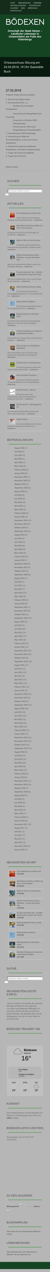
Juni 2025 (18, 499)
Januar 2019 (19, 777)
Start (12, 3)
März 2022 (18, 640)
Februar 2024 (20, 556)
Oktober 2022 (20, 614)
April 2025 (18, 506)
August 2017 (19, 828)
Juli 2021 (18, 669)
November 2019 (20, 741)
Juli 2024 (18, 538)
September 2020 (21, 705)
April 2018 (18, 810)
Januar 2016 (19, 850)
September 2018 (21, 792)
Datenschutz (16, 11)
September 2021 (21, 661)
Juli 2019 (18, 756)
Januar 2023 (19, 604)
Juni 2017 (18, 835)
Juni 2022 (18, 629)
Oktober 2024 (20, 528)
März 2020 (18, 727)
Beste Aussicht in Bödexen (26, 301)
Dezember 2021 (20, 651)
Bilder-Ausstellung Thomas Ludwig (29, 287)
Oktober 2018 (20, 788)
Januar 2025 (19, 517)
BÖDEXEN (25, 21)
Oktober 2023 (20, 571)
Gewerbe (37, 3)
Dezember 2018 (20, 781)
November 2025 (20, 480)
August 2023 (19, 578)
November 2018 (20, 784)
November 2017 (20, 824)
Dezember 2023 (20, 564)
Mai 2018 (18, 806)
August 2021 (19, 665)
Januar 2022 (19, 647)
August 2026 (19, 448)
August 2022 (19, 622)
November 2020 (20, 698)
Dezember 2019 (20, 737)
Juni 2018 (18, 803)
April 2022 (18, 636)
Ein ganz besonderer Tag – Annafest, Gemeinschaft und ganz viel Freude (29, 273)
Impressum (32, 8)
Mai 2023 (18, 589)
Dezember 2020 (20, 694)
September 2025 (21, 488)
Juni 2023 (18, 585)
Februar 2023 (20, 600)
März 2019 (18, 770)
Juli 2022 (18, 625)
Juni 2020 (18, 716)
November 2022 (20, 611)
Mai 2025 (18, 502)
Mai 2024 (18, 546)
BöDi (23, 8)
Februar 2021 (20, 687)
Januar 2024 (19, 560)
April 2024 (18, 549)
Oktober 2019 (20, 745)
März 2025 (18, 509)
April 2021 (18, 680)
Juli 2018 (18, 799)
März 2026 (18, 466)
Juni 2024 (18, 542)
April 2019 (18, 766)
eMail (9, 1118)
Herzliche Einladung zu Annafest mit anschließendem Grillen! (29, 332)
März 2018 (18, 813)
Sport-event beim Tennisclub (26, 375)
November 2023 (20, 567)
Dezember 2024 (20, 520)
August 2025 (19, 491)
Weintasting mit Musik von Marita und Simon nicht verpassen (29, 226)
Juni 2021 (18, 672)
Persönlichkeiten (18, 5)
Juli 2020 (18, 712)
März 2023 (18, 596)
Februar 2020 (20, 730)
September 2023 (21, 575)
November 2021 (20, 654)
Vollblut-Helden (22, 419)
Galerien (14, 8)
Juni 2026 (18, 455)
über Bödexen (24, 3)
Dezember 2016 (20, 846)
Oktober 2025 (20, 484)
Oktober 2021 (20, 658)
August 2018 (19, 795)
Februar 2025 (20, 513)
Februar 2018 (20, 817)
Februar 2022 (20, 643)
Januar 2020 (19, 734)
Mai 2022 (18, 632)
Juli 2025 (18, 495)
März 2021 (18, 683)
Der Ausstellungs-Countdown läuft (28, 213)
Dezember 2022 (20, 607)
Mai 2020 (18, 719)
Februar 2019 (20, 774)
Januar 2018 (19, 821)
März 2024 (18, 553)
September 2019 (21, 748)
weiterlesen (38, 220)
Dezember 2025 (20, 477)
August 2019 (19, 752)
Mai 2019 (18, 763)
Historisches (35, 5)
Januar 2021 (19, 690)
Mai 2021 (18, 676)
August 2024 (19, 535)
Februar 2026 (20, 470)
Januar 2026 (19, 473)
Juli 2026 (18, 452)
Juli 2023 (18, 582)
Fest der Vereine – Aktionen (26, 390)
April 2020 (18, 723)
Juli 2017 (18, 832)
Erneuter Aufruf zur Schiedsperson (29, 362)
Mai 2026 (18, 459)
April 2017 (18, 842)
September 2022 (21, 618)
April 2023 (18, 593)
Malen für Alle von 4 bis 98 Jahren (28, 240)
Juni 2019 (18, 759)
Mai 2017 (18, 839)
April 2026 (18, 462)
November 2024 (20, 524)
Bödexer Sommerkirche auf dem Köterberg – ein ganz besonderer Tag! (28, 257)
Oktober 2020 (20, 701)
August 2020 (19, 708)
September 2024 (21, 531)
